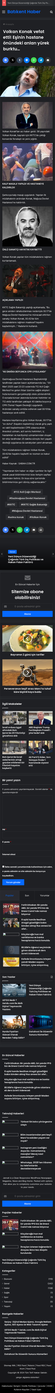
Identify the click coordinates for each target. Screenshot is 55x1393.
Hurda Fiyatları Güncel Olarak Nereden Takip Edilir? (25, 559)
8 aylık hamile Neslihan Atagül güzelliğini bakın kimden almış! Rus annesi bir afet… (36, 924)
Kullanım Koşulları (21, 1389)
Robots (31, 1365)
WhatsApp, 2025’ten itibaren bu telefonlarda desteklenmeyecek (36, 1165)
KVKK (49, 1386)
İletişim (17, 1386)
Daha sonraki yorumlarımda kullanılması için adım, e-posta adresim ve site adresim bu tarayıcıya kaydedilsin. (27, 871)
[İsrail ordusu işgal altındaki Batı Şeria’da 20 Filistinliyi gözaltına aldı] (14, 718)
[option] (27, 554)
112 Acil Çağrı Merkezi (28, 491)
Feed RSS (40, 1365)
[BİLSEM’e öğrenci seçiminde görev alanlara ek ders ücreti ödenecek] (11, 950)
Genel (12, 553)
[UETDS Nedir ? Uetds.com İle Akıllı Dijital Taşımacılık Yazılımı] (14, 990)
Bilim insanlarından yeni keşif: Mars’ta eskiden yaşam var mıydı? (36, 1137)
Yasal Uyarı (36, 1389)
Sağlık (7, 1292)
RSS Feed (22, 1365)
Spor (6, 1297)
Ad (4, 829)
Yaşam (7, 1306)
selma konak (16, 517)
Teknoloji (8, 1302)
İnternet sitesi (8, 854)
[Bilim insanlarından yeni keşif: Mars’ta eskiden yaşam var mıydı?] (10, 1138)
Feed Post (30, 1368)
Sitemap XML (10, 1365)
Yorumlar (44, 895)
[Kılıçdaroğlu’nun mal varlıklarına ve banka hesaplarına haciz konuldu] (11, 938)
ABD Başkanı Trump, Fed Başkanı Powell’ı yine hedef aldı (39, 730)
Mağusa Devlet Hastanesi (28, 510)
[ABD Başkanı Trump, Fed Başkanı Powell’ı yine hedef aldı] (41, 718)
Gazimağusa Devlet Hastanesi (28, 498)
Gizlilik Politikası (29, 1386)
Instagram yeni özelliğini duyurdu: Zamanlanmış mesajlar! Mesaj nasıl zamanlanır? (34, 1152)
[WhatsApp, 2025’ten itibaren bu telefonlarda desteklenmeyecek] (10, 1166)
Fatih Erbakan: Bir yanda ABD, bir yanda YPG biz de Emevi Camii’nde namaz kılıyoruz (35, 909)
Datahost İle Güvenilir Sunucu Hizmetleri (41, 1033)
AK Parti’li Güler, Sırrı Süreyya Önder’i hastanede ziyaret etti (40, 761)
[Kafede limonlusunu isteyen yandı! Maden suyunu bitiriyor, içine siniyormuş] (11, 962)
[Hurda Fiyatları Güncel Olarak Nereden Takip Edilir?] (14, 1022)
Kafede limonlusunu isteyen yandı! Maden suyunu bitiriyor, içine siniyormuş (36, 962)
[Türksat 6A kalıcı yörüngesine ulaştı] (10, 1125)
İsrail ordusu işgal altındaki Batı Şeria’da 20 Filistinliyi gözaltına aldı (13, 731)
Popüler (10, 895)
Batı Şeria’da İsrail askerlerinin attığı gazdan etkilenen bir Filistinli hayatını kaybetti (13, 763)
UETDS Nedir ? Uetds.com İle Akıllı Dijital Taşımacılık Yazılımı (12, 1005)
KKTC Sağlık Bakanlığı (34, 504)
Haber (7, 1288)
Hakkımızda (7, 1386)
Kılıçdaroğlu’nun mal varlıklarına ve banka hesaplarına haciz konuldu (35, 937)
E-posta (6, 842)
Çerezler (42, 1386)
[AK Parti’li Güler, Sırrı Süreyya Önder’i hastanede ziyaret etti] (41, 747)
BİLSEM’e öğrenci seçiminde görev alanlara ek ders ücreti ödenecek (36, 950)
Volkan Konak (38, 517)
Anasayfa (9, 24)
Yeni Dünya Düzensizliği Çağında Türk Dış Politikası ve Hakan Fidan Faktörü (40, 990)
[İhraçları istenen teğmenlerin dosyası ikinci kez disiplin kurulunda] (10, 1250)
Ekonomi (8, 1279)
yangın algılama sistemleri (27, 1377)
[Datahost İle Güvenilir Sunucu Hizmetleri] (41, 1022)
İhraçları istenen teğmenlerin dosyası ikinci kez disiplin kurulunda (36, 1249)
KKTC (12, 504)
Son (27, 895)
